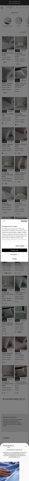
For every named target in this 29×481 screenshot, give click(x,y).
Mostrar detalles (20, 245)
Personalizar (13, 254)
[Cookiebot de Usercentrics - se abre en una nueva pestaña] (20, 221)
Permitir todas (14, 250)
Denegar (14, 258)
